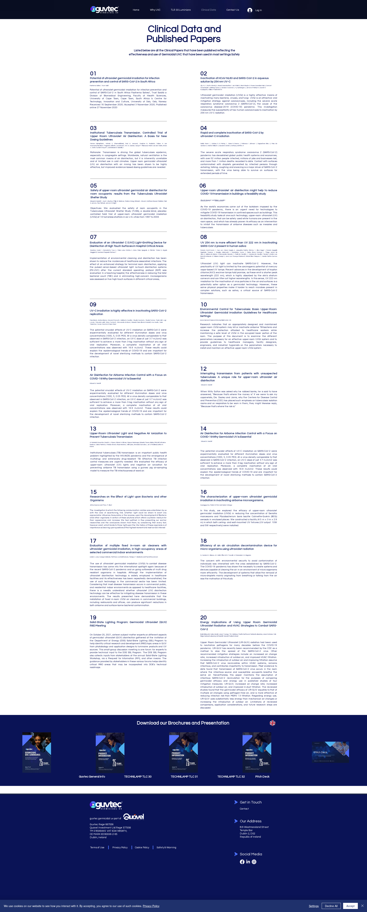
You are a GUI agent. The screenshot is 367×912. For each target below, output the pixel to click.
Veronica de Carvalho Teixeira (258, 254)
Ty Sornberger (239, 88)
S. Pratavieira (238, 555)
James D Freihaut (252, 88)
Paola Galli (159, 320)
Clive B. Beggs (205, 200)
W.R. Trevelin (229, 555)
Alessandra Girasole (226, 254)
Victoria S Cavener (227, 88)
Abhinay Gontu (214, 88)
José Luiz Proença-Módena (234, 256)
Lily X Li (203, 85)
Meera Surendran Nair (257, 85)
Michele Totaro (155, 250)
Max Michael (101, 203)
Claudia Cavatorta (138, 320)
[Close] (362, 906)
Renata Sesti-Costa (207, 250)
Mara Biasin (93, 320)
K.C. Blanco (210, 555)
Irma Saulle (155, 322)
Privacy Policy (151, 906)
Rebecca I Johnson (248, 143)
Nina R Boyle (245, 85)
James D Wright (111, 203)
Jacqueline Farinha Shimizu (245, 250)
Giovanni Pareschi (113, 320)
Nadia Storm (205, 143)
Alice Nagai (260, 250)
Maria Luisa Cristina (124, 250)
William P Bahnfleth (214, 89)
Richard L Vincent (140, 201)
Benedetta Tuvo (109, 250)
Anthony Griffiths (236, 145)
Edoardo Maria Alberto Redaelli (141, 322)
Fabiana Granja (218, 256)
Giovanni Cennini (224, 145)
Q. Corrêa (203, 555)
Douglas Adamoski (222, 252)
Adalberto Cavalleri (126, 320)
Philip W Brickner (118, 201)
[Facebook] (242, 862)
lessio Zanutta (102, 324)
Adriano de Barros (211, 254)
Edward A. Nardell (95, 383)
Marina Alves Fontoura (254, 252)
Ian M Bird (236, 85)
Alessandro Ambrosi (123, 322)
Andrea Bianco (102, 320)
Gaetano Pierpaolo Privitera (106, 252)
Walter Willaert (212, 145)
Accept (350, 906)
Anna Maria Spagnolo (140, 250)
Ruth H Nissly (211, 85)
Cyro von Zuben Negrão (225, 250)
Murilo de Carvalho (240, 254)
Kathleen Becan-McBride (155, 201)
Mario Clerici (112, 324)
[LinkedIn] (248, 862)
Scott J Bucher (108, 201)
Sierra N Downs (233, 143)
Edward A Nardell (95, 201)
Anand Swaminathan (224, 85)
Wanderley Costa (238, 252)
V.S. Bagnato (247, 555)
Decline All (331, 906)
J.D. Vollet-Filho (219, 555)
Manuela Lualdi (100, 322)
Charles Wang (129, 201)
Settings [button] (314, 906)
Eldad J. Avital (219, 200)
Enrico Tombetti (111, 322)
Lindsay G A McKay (219, 143)
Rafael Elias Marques (253, 256)
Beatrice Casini (95, 250)
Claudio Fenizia (150, 320)
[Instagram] (254, 862)
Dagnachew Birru (263, 143)
